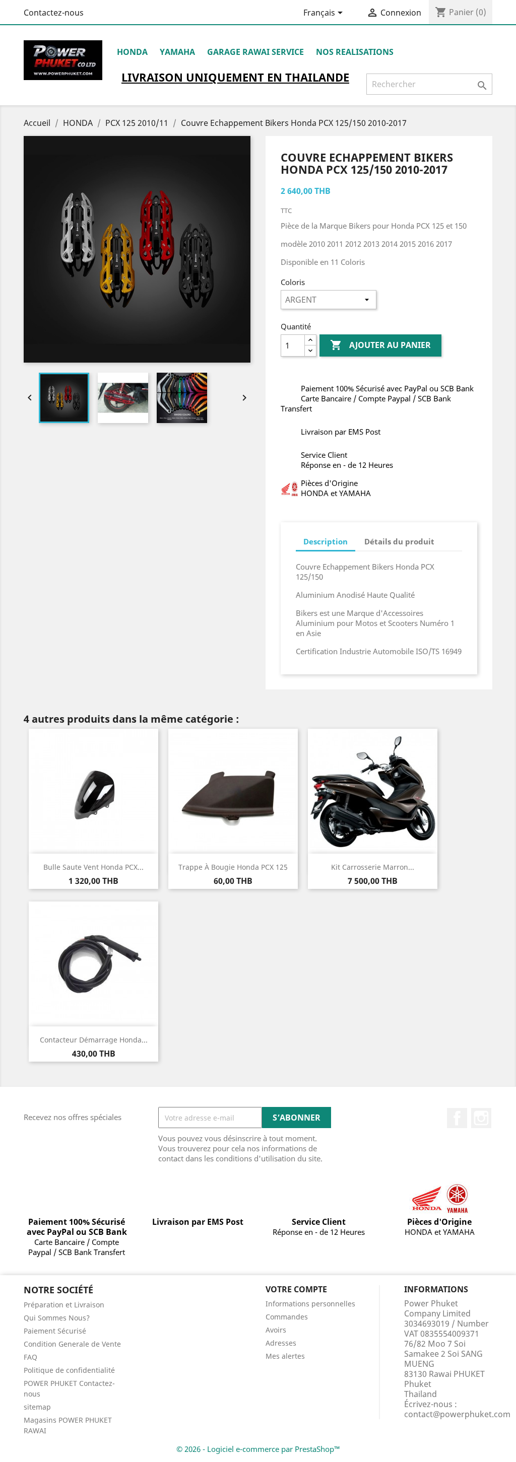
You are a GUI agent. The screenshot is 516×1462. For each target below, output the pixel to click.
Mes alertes (285, 1356)
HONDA (132, 51)
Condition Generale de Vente (72, 1344)
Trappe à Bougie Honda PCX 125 (233, 867)
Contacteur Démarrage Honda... (94, 1040)
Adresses (281, 1343)
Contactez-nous (54, 12)
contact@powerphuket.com (457, 1414)
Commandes (287, 1316)
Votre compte (296, 1289)
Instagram (481, 1118)
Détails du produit (399, 541)
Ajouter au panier (380, 345)
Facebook (457, 1118)
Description (325, 541)
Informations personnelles (310, 1303)
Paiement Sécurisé (55, 1331)
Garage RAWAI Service (255, 51)
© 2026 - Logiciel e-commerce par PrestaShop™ (258, 1449)
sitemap (37, 1407)
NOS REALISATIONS (355, 51)
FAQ (30, 1357)
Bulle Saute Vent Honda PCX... (93, 867)
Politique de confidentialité (69, 1370)
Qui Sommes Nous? (57, 1317)
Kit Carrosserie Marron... (372, 867)
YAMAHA (177, 51)
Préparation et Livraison (64, 1304)
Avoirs (276, 1330)
